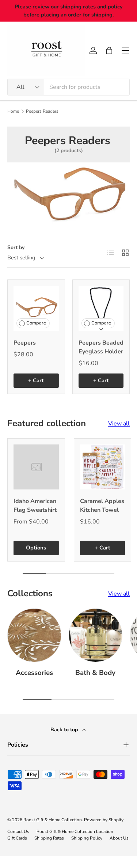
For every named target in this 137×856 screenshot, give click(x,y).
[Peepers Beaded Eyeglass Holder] (101, 308)
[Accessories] (34, 635)
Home (13, 111)
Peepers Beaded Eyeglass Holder (101, 347)
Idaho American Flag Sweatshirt (35, 505)
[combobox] (68, 87)
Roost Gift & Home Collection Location (75, 831)
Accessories (34, 672)
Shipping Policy (86, 838)
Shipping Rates (49, 838)
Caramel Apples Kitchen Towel (102, 505)
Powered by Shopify (103, 820)
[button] (109, 50)
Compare (36, 323)
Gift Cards (17, 838)
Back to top (64, 729)
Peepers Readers (42, 111)
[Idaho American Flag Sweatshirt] (36, 467)
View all (119, 424)
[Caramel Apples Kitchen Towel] (102, 467)
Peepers (25, 343)
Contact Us (18, 831)
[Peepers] (36, 308)
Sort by (15, 247)
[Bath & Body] (95, 635)
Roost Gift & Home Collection (52, 820)
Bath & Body (95, 672)
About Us (119, 838)
